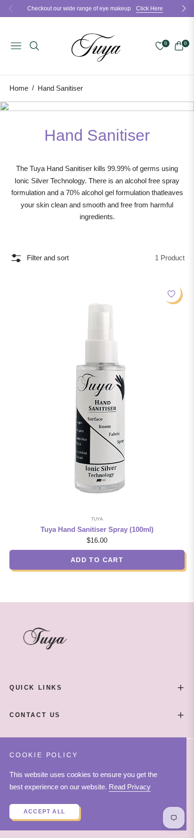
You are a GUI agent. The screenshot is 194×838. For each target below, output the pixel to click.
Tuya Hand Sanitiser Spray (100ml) (97, 529)
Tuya (97, 519)
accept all (44, 811)
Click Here (149, 8)
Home (18, 88)
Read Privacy (130, 787)
